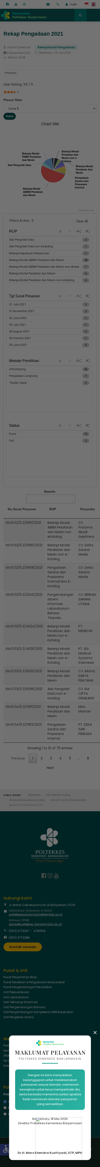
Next (50, 767)
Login (73, 4)
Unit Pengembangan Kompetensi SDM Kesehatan (38, 1012)
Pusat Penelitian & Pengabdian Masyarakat (34, 982)
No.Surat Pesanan (22, 509)
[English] (94, 4)
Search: (50, 491)
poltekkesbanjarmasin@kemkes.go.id (35, 914)
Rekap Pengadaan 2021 (33, 34)
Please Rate (12, 100)
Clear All (82, 221)
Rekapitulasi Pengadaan (68, 800)
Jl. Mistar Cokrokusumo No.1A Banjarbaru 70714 (42, 905)
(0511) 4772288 (19, 938)
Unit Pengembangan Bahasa (24, 1007)
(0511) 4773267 (19, 931)
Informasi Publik (58, 795)
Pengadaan (11, 73)
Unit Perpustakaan (16, 992)
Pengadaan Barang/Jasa (27, 800)
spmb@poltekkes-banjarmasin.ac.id (35, 924)
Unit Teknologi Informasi (20, 1002)
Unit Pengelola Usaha (18, 1017)
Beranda (35, 795)
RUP (52, 509)
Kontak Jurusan (22, 947)
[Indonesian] (87, 4)
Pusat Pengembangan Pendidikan (27, 987)
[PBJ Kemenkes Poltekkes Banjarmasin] (23, 14)
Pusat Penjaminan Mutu (20, 977)
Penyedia (87, 509)
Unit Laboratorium (16, 997)
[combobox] (80, 15)
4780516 (40, 931)
